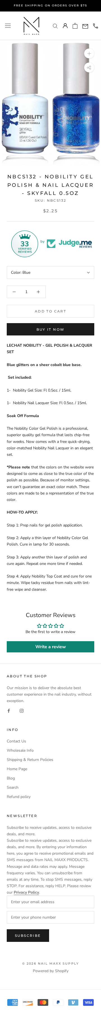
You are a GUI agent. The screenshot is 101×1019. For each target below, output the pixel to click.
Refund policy (19, 796)
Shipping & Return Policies (30, 759)
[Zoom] (89, 53)
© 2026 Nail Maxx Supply (50, 963)
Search (13, 787)
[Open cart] (75, 26)
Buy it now (50, 329)
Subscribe (28, 935)
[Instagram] (22, 710)
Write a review (50, 647)
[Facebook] (9, 710)
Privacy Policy (26, 892)
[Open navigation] (8, 26)
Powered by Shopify (50, 971)
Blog (11, 778)
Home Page (17, 769)
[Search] (55, 25)
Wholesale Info (20, 750)
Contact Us (16, 741)
